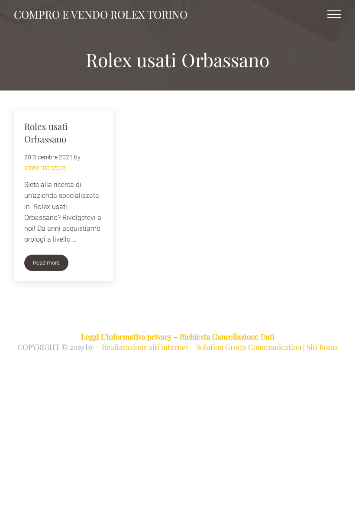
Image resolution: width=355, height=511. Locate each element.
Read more (50, 264)
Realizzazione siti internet (145, 347)
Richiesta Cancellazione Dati (227, 336)
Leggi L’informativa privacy (126, 336)
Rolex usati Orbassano (46, 132)
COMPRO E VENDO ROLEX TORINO (100, 14)
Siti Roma (322, 347)
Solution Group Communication (248, 347)
